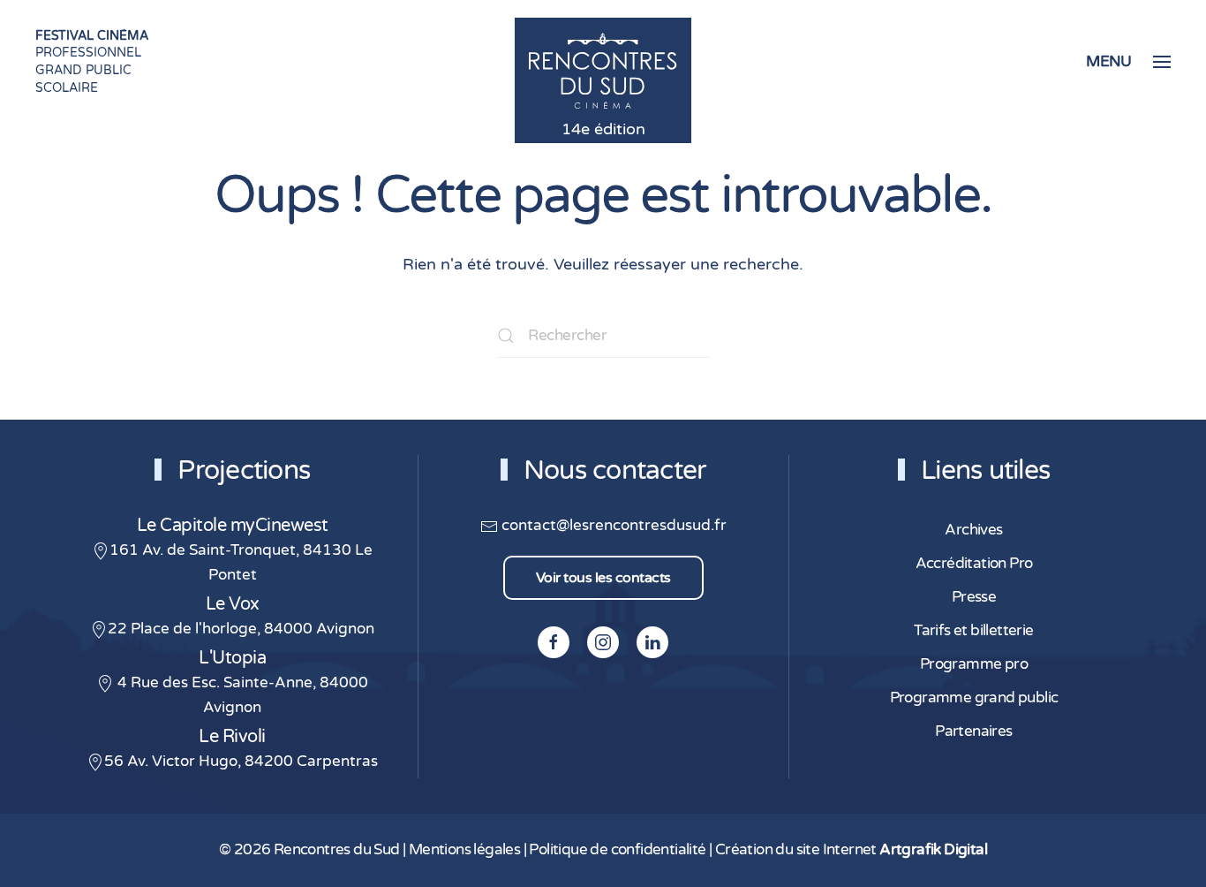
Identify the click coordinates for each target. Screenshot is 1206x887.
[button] (1128, 62)
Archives (973, 530)
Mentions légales (464, 850)
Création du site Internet (851, 850)
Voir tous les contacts (603, 578)
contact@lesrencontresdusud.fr (612, 525)
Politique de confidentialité (617, 850)
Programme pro (974, 664)
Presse (974, 597)
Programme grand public (974, 698)
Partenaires (973, 731)
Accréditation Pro (974, 563)
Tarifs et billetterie (973, 631)
